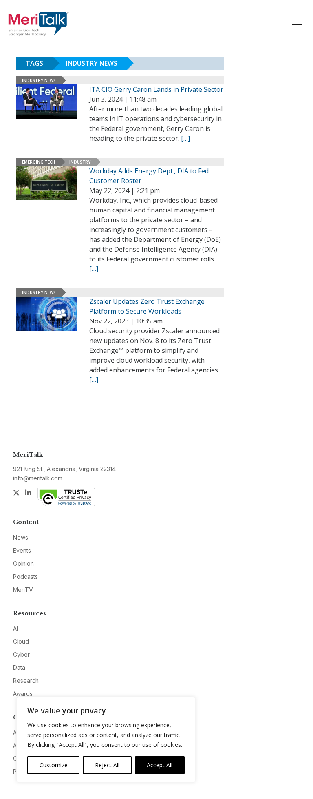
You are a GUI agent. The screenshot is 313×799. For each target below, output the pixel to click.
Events (22, 550)
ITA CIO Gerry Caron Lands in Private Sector (156, 89)
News (20, 537)
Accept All (159, 765)
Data (19, 667)
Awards (23, 693)
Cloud (21, 641)
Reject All (107, 765)
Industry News (39, 80)
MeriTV (23, 589)
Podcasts (25, 576)
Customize (54, 765)
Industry (79, 162)
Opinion (23, 563)
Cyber (21, 654)
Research (26, 680)
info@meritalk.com (37, 478)
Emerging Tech (38, 162)
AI (15, 628)
